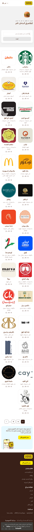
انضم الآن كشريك (28, 482)
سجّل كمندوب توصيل (27, 479)
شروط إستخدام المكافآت (19, 513)
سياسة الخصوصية (10, 520)
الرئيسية (31, 20)
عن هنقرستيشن (29, 472)
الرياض (31, 497)
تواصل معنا (10, 513)
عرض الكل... (30, 504)
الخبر (21, 20)
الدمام (31, 490)
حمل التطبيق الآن (24, 437)
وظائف (31, 475)
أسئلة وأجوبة (30, 513)
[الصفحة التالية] (6, 422)
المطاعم (26, 20)
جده (32, 494)
